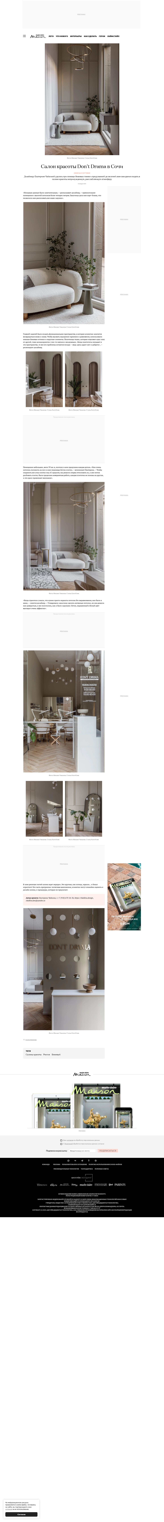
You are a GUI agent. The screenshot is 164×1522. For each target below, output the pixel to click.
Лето (51, 36)
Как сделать (90, 36)
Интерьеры (76, 36)
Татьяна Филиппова (31, 1039)
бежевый (56, 1055)
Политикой (68, 1144)
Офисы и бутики (82, 173)
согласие (70, 1140)
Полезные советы (102, 1169)
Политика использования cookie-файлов (105, 1164)
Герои (102, 36)
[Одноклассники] (88, 1160)
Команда (46, 1164)
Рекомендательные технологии (66, 1169)
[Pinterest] (95, 1160)
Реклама (56, 1164)
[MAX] (68, 1160)
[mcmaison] (38, 36)
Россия (46, 1055)
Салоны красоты (34, 1055)
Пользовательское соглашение (74, 1164)
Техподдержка (87, 1169)
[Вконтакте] (75, 1160)
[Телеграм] (82, 1160)
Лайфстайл (113, 36)
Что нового (62, 36)
